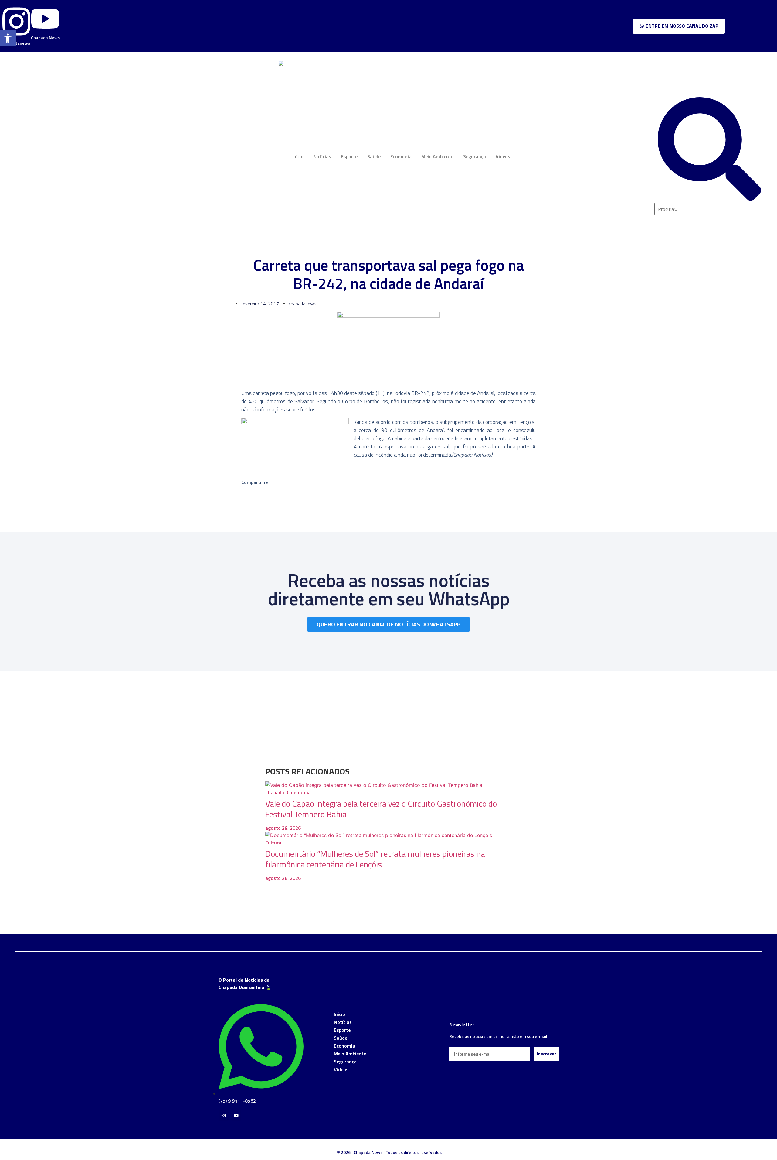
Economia (401, 156)
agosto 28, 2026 (283, 878)
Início (298, 156)
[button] (8, 38)
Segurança (474, 156)
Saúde (374, 156)
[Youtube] (236, 1115)
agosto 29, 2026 (283, 828)
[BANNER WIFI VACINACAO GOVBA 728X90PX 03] (388, 64)
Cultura (273, 842)
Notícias (322, 156)
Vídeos (503, 156)
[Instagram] (224, 1115)
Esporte (349, 156)
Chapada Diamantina (288, 792)
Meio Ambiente (437, 156)
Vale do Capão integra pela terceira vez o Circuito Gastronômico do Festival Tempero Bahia (381, 809)
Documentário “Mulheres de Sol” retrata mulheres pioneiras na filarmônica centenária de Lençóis (375, 859)
